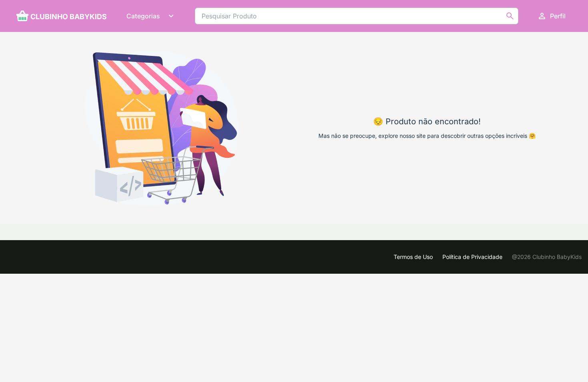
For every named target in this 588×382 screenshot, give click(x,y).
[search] (510, 16)
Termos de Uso (413, 256)
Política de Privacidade (472, 256)
